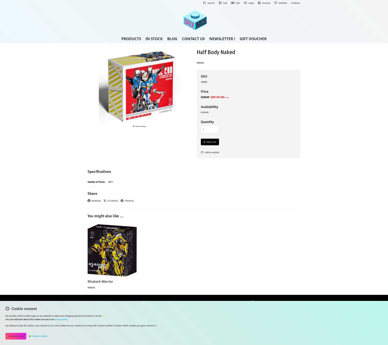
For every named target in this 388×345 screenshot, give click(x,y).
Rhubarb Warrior (100, 281)
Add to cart (211, 142)
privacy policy (61, 319)
